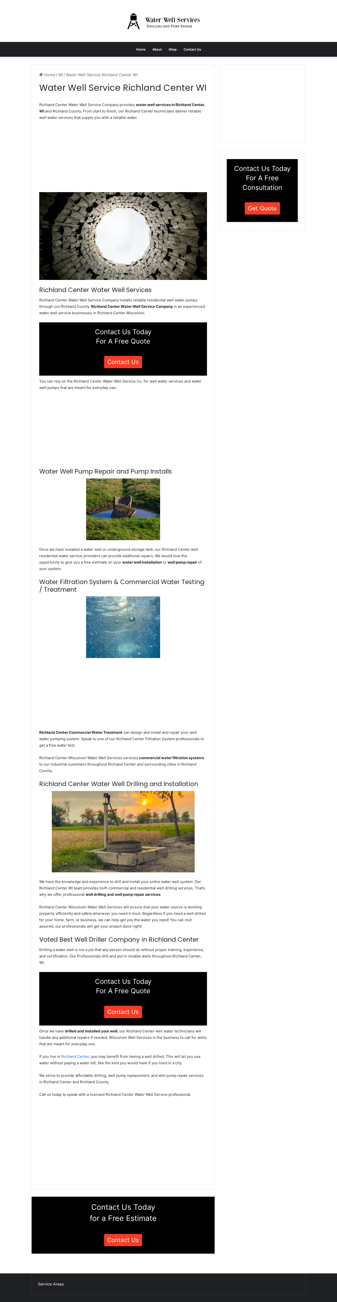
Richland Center (75, 1056)
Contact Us (192, 49)
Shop (173, 49)
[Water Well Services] (168, 21)
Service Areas (51, 1284)
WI (60, 74)
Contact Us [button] (123, 362)
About (157, 49)
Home (141, 49)
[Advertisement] (123, 158)
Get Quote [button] (262, 208)
